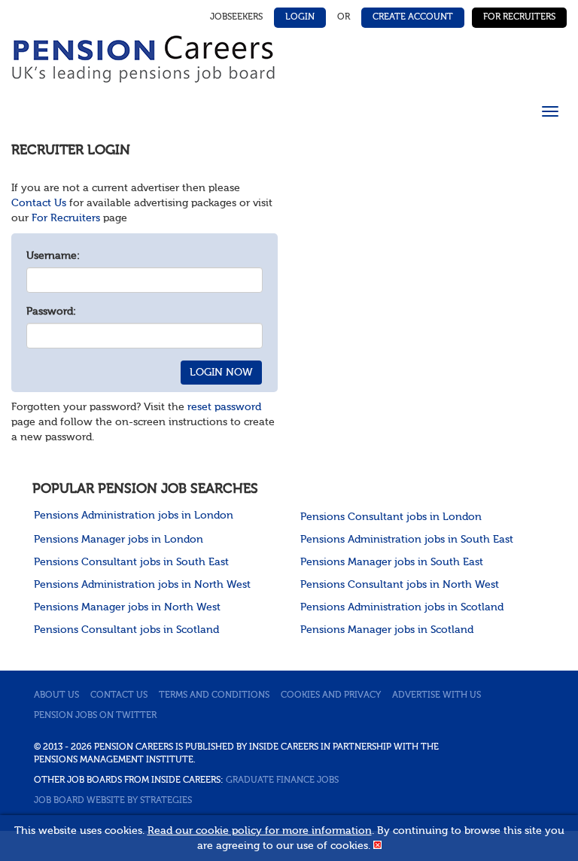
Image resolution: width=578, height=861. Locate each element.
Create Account (413, 17)
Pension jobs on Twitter (95, 715)
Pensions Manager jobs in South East (391, 562)
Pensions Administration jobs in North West (142, 585)
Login (300, 17)
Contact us (119, 695)
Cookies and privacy (331, 695)
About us (56, 695)
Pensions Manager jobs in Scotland (386, 630)
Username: (53, 256)
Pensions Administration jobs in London (133, 515)
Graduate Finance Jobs (282, 780)
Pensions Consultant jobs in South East (131, 562)
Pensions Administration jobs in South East (406, 539)
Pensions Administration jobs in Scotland (401, 607)
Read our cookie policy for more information (260, 831)
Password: (51, 311)
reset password (224, 407)
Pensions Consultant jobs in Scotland (126, 630)
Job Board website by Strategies (113, 800)
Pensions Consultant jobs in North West (399, 585)
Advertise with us (436, 695)
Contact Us (38, 203)
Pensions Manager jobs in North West (127, 607)
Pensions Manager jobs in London (118, 539)
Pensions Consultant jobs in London (391, 517)
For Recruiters (519, 17)
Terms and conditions (214, 695)
